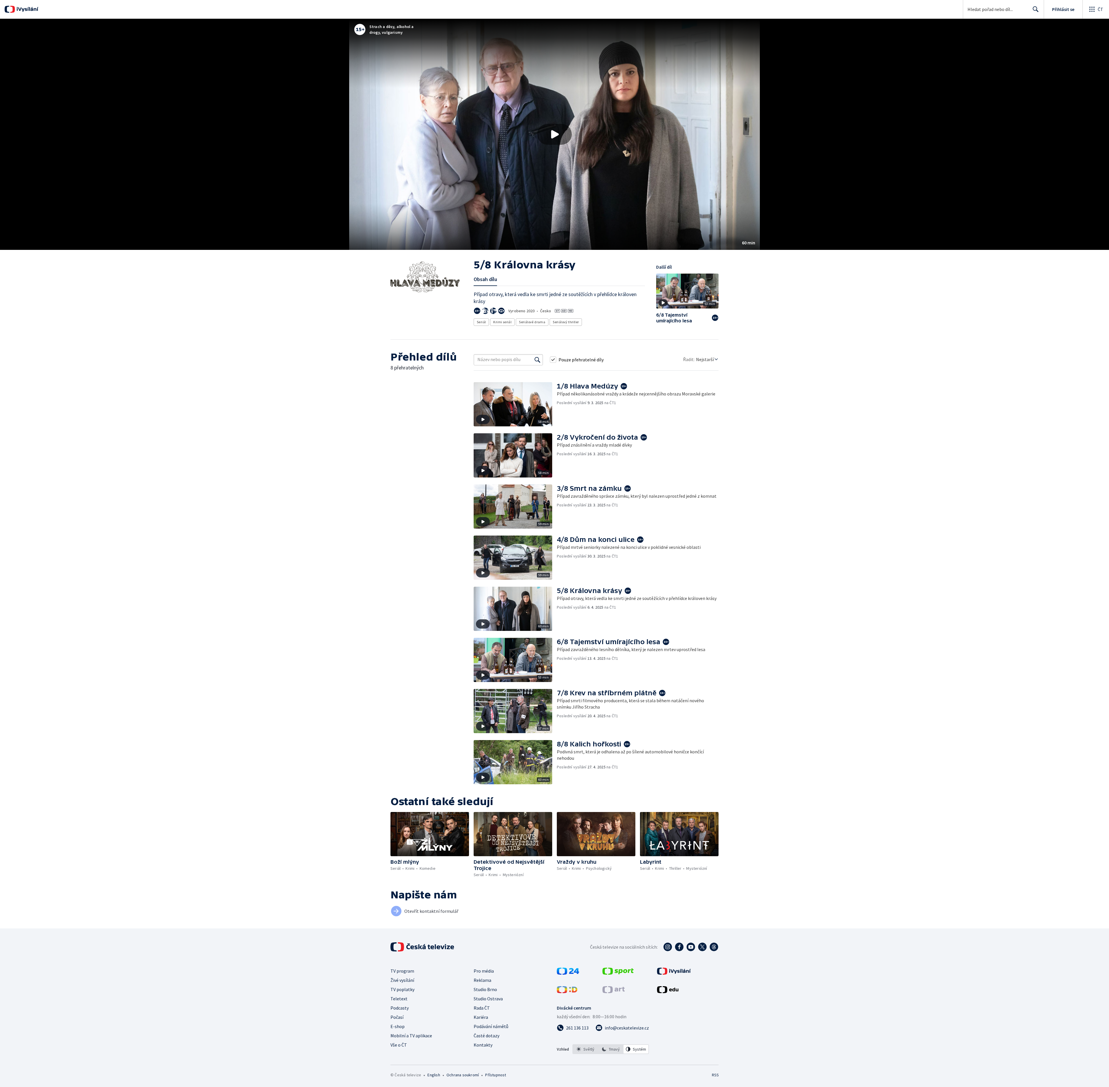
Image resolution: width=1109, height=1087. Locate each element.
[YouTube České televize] (690, 947)
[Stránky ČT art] (613, 991)
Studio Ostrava (488, 998)
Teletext (398, 998)
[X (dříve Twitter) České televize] (702, 947)
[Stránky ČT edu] (667, 991)
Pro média (484, 971)
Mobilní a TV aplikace (411, 1035)
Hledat (1036, 9)
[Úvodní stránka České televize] (422, 947)
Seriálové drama (532, 322)
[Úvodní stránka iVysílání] (27, 9)
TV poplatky (402, 989)
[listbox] (610, 1049)
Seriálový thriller (566, 322)
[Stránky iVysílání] (674, 973)
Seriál (481, 322)
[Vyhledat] (537, 359)
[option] (585, 1049)
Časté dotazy (486, 1035)
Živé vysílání (402, 980)
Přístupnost (495, 1074)
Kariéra (481, 1017)
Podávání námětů (491, 1026)
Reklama (482, 980)
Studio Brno (485, 989)
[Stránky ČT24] (568, 973)
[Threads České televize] (714, 947)
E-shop (397, 1026)
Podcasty (399, 1008)
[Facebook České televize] (679, 947)
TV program (402, 971)
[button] (554, 134)
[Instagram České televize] (667, 947)
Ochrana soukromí (462, 1074)
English (433, 1074)
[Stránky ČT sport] (618, 973)
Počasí (396, 1017)
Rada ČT (482, 1008)
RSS (715, 1074)
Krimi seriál (502, 322)
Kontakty (483, 1045)
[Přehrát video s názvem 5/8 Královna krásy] (554, 134)
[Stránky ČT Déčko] (567, 991)
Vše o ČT (398, 1045)
